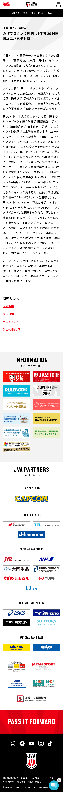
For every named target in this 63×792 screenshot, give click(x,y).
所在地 (38, 781)
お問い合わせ (9, 781)
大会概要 (8, 306)
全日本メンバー (12, 322)
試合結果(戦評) (12, 329)
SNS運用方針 (37, 778)
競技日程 (8, 314)
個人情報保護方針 (11, 778)
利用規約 (25, 778)
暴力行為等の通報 (25, 781)
